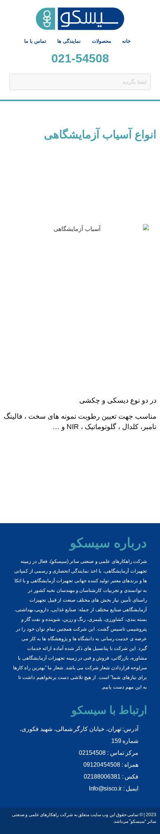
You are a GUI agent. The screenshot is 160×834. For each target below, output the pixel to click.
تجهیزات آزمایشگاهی (43, 658)
